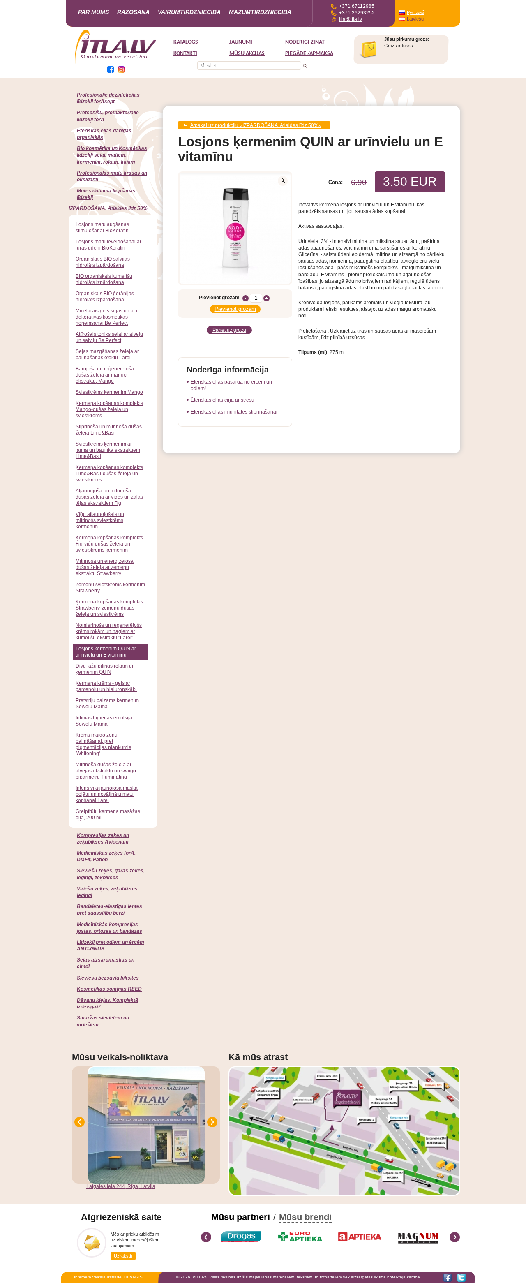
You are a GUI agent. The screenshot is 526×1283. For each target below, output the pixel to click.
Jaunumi (240, 42)
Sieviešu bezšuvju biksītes (108, 978)
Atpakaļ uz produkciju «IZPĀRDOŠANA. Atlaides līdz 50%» (255, 125)
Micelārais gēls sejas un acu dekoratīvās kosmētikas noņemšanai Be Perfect (107, 317)
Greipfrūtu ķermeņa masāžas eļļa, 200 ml (108, 815)
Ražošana (133, 12)
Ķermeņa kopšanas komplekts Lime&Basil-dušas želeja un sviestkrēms (109, 474)
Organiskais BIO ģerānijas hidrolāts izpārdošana (105, 297)
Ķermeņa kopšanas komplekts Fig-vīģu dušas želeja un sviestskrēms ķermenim (109, 544)
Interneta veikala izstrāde (98, 1277)
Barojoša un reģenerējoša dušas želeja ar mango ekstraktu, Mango (105, 375)
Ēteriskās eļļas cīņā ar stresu (222, 400)
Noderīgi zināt (305, 42)
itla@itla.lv (350, 19)
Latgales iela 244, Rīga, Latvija (120, 1186)
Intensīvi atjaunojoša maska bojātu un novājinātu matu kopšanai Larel (107, 794)
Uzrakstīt (123, 1255)
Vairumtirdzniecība (189, 12)
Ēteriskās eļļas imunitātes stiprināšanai (234, 412)
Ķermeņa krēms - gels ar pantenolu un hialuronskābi (106, 686)
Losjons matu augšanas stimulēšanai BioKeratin (102, 227)
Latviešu (415, 18)
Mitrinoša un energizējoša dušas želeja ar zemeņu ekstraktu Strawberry (105, 567)
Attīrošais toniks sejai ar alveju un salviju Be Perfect (109, 337)
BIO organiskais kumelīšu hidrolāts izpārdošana (104, 279)
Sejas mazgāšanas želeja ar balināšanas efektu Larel (107, 355)
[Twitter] (461, 1278)
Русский (415, 12)
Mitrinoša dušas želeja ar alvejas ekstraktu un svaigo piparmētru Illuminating (106, 771)
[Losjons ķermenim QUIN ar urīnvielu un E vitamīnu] (235, 228)
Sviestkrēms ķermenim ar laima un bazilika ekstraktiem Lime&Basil (108, 450)
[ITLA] (116, 63)
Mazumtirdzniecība (260, 12)
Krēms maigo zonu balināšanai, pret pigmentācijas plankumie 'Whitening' (104, 744)
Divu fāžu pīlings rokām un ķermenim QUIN (105, 669)
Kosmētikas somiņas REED (109, 989)
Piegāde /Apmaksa (309, 54)
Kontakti (185, 54)
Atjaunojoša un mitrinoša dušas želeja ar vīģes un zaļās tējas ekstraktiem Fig (109, 497)
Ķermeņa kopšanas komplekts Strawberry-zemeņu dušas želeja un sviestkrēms (109, 608)
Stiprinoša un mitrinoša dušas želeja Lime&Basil (109, 430)
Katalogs (185, 42)
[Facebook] (447, 1278)
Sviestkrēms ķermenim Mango (109, 392)
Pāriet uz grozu (229, 330)
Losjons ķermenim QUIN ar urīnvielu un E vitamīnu (106, 652)
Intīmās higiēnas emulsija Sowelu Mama (104, 721)
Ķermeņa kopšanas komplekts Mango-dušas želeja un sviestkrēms (109, 409)
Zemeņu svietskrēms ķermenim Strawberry (110, 588)
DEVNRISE (134, 1277)
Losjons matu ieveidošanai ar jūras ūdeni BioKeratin (108, 245)
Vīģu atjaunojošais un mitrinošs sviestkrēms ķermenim (100, 520)
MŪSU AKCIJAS (247, 54)
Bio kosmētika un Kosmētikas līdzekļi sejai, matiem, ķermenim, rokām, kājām (112, 155)
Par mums (93, 12)
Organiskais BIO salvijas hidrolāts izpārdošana (103, 262)
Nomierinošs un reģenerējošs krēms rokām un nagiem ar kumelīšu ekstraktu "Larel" (109, 631)
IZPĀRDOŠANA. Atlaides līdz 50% (108, 208)
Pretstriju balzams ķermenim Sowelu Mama (107, 704)
